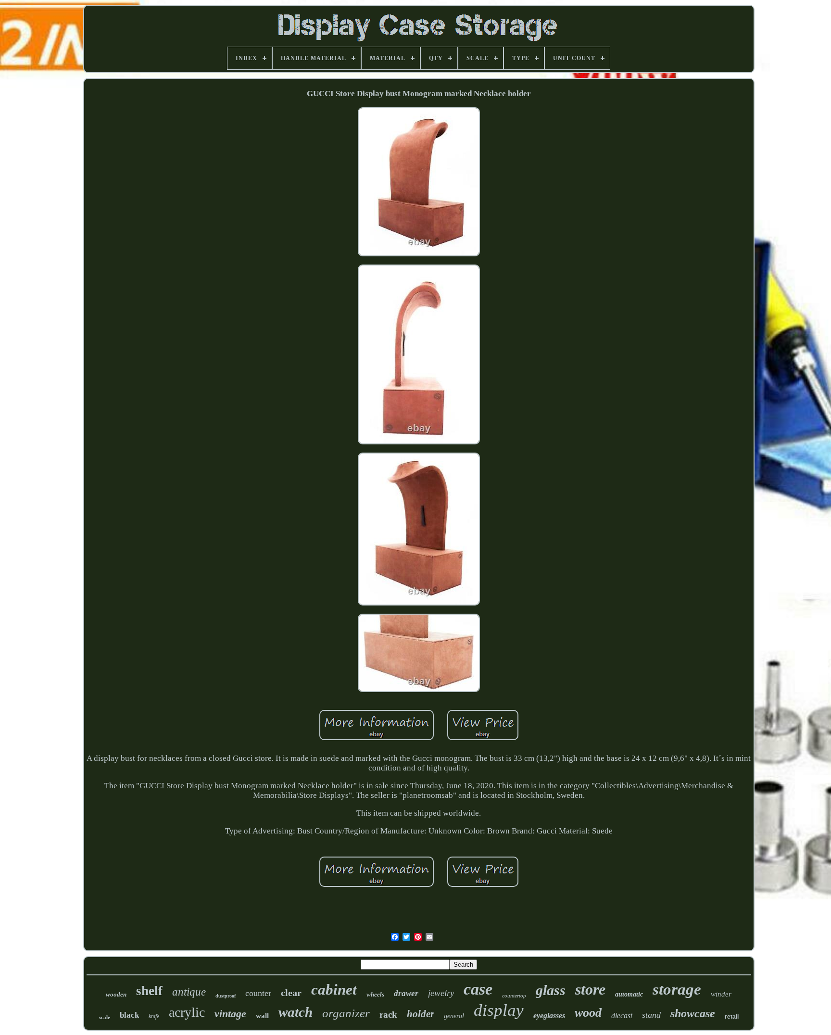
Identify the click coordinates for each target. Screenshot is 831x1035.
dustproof (225, 995)
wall (262, 1016)
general (454, 1016)
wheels (375, 994)
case (478, 989)
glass (551, 990)
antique (189, 992)
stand (651, 1015)
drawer (406, 993)
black (129, 1015)
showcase (692, 1013)
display (499, 1010)
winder (721, 994)
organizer (346, 1013)
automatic (629, 994)
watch (295, 1012)
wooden (116, 994)
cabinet (334, 989)
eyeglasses (549, 1015)
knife (154, 1016)
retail (732, 1016)
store (590, 989)
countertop (514, 995)
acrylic (187, 1012)
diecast (621, 1015)
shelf (149, 991)
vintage (230, 1014)
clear (291, 992)
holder (420, 1014)
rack (388, 1015)
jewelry (441, 993)
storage (677, 989)
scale (104, 1017)
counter (258, 993)
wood (588, 1013)
